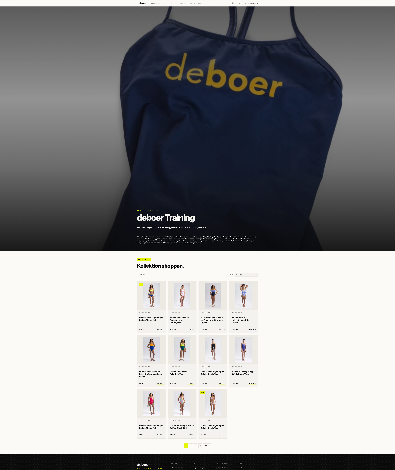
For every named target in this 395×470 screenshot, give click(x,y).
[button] (233, 3)
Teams (200, 3)
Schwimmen (155, 3)
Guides (192, 3)
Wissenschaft (183, 3)
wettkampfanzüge (176, 468)
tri (163, 3)
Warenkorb (253, 3)
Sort (232, 274)
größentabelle (221, 468)
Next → (206, 445)
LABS (241, 468)
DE (238, 3)
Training (171, 3)
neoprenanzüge (198, 468)
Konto (244, 3)
